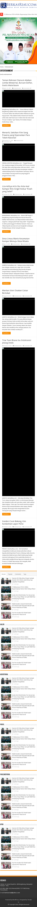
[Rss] (18, 902)
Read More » (6, 125)
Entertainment (17, 88)
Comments (18, 574)
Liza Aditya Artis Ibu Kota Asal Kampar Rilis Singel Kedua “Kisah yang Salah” (17, 189)
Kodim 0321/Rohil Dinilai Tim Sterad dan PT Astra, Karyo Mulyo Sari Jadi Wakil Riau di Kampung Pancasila (23, 596)
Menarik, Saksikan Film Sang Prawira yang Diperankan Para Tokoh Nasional (16, 135)
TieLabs (29, 899)
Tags (24, 574)
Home (2, 67)
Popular (10, 574)
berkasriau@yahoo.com (12, 892)
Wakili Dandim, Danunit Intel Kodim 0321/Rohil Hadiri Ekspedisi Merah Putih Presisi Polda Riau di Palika (23, 605)
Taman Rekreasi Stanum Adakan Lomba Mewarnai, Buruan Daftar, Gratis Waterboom (17, 83)
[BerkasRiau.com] (18, 5)
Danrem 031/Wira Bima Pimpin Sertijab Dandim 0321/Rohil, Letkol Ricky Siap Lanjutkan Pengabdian (23, 580)
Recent (4, 574)
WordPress (15, 899)
